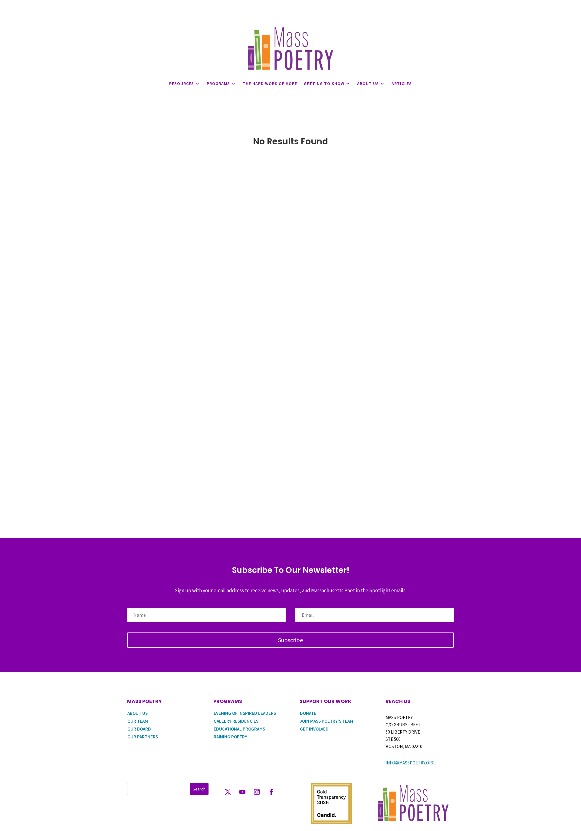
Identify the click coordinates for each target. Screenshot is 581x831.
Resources (181, 83)
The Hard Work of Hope (270, 83)
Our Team (137, 721)
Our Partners (142, 737)
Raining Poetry (230, 737)
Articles (402, 83)
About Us (368, 83)
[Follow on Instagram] (257, 792)
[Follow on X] (228, 792)
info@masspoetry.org (410, 763)
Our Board (139, 729)
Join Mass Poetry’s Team (326, 721)
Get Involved (314, 729)
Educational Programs (239, 729)
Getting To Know (324, 83)
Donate (308, 713)
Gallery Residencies (236, 721)
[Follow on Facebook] (271, 792)
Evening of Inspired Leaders (245, 713)
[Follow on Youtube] (242, 792)
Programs (218, 83)
